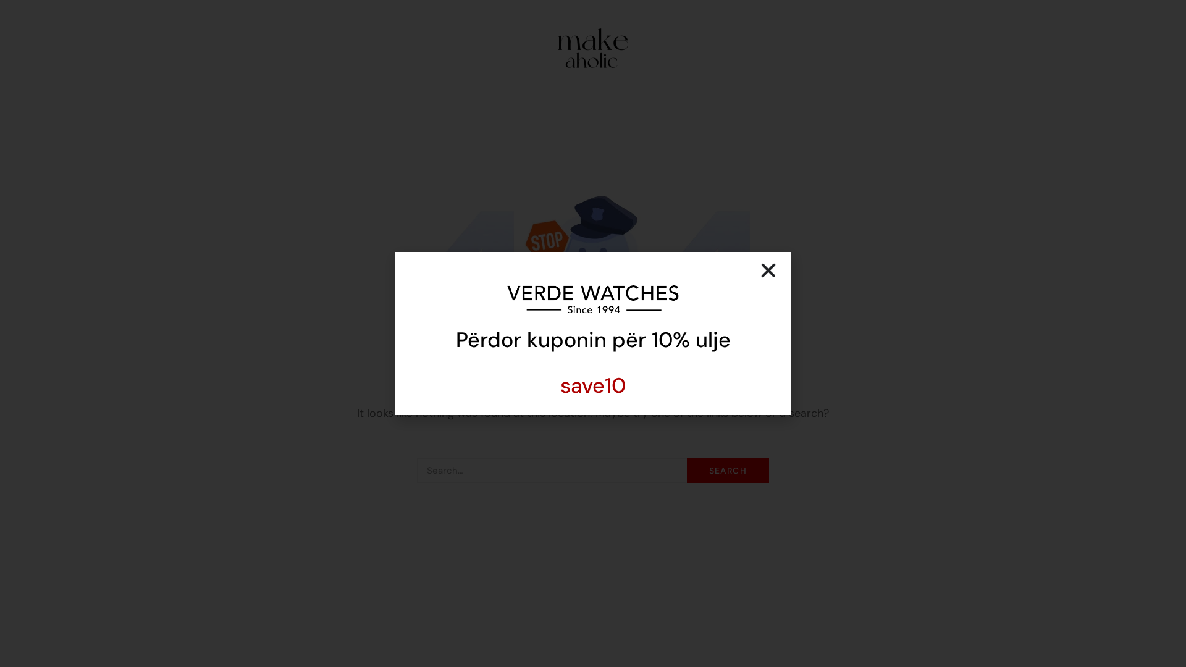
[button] (768, 270)
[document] (593, 333)
